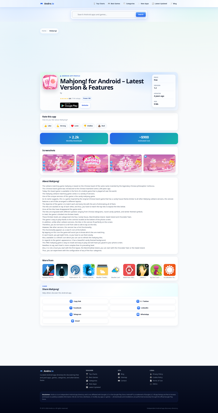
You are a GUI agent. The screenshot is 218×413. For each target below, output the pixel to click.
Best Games (114, 3)
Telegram (75, 314)
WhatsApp (143, 314)
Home (44, 31)
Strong (61, 125)
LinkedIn (143, 308)
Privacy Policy (156, 374)
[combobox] (109, 14)
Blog (173, 3)
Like (47, 125)
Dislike (88, 125)
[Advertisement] (109, 53)
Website (85, 105)
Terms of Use (156, 380)
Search (140, 14)
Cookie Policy (156, 377)
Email (76, 321)
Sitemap (122, 377)
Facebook (76, 308)
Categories (129, 3)
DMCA (153, 384)
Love (74, 125)
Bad (101, 125)
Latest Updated (159, 3)
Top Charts (99, 3)
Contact (122, 380)
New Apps (143, 3)
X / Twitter (143, 301)
